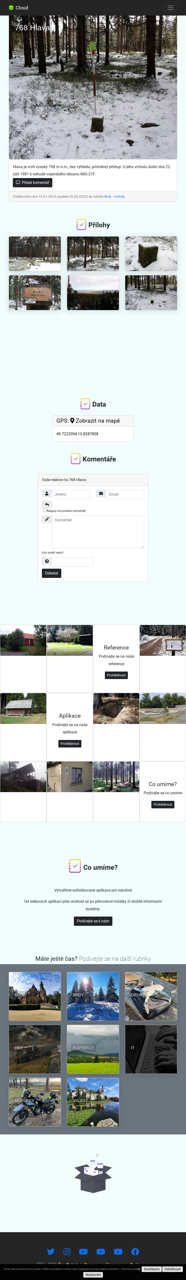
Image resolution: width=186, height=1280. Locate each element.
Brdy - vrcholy (114, 196)
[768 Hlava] (93, 86)
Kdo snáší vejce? (53, 552)
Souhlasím (152, 1269)
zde (138, 1269)
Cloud (21, 8)
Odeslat (51, 573)
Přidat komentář (35, 182)
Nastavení (93, 1275)
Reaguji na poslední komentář (66, 511)
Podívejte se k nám (93, 921)
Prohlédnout (116, 675)
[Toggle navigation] (170, 8)
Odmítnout (172, 1269)
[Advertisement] (93, 351)
